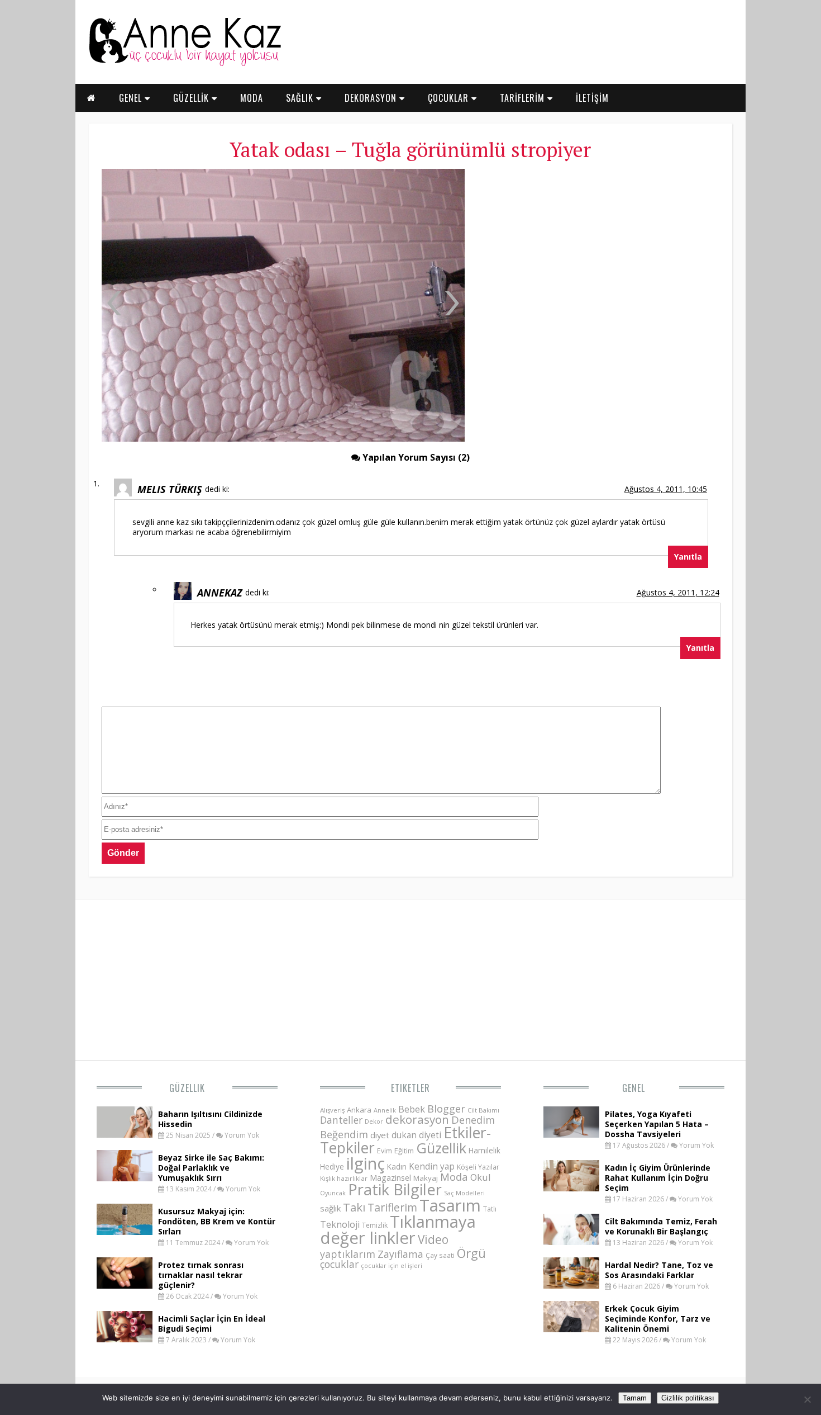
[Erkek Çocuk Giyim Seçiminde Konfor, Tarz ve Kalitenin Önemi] (571, 1329)
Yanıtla (688, 556)
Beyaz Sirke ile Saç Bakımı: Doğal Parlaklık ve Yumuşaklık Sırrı (211, 1167)
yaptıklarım (347, 1254)
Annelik (385, 1110)
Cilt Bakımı (483, 1110)
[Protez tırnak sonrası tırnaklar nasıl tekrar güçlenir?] (124, 1285)
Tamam (635, 1398)
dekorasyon (417, 1119)
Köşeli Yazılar (478, 1167)
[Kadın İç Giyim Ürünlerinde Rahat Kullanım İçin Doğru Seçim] (571, 1188)
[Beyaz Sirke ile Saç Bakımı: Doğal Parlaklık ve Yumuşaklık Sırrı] (124, 1178)
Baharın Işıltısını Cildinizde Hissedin (210, 1119)
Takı (354, 1207)
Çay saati (440, 1255)
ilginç (365, 1163)
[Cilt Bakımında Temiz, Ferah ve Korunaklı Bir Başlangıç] (571, 1242)
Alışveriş (332, 1110)
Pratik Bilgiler (395, 1189)
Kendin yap (432, 1166)
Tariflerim (392, 1207)
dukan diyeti (416, 1135)
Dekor (374, 1121)
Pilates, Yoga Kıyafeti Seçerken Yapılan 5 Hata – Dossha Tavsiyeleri (657, 1124)
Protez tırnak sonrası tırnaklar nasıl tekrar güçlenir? (201, 1275)
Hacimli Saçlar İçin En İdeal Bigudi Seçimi (211, 1323)
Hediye (332, 1166)
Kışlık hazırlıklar (343, 1178)
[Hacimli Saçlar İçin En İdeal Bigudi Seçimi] (124, 1339)
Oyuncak (333, 1193)
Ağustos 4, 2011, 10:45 (665, 489)
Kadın (397, 1166)
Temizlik (375, 1225)
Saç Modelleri (464, 1193)
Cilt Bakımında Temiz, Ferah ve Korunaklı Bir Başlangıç (661, 1226)
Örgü (471, 1252)
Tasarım (450, 1205)
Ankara (359, 1110)
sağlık (330, 1208)
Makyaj (425, 1178)
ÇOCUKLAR (449, 98)
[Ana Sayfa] (184, 64)
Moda (454, 1177)
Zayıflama (400, 1254)
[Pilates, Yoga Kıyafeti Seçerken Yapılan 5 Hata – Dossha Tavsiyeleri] (571, 1134)
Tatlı (490, 1208)
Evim (384, 1151)
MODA (251, 98)
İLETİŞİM (592, 98)
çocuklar (339, 1264)
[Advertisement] (597, 251)
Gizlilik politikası (687, 1398)
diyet (379, 1134)
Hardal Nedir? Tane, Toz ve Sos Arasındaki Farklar (659, 1270)
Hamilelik (484, 1150)
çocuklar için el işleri (391, 1265)
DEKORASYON (372, 98)
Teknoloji (340, 1224)
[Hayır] (807, 1399)
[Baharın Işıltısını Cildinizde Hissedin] (124, 1134)
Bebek (411, 1108)
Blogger (446, 1108)
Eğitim (404, 1151)
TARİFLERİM (523, 98)
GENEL (132, 98)
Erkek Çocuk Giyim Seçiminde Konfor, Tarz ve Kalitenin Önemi (657, 1318)
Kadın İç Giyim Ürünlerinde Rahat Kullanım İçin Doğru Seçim (657, 1177)
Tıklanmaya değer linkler (398, 1229)
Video (433, 1239)
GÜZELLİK (192, 98)
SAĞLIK (301, 98)
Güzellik (187, 1088)
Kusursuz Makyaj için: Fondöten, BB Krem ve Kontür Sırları (216, 1221)
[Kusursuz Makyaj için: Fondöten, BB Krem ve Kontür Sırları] (124, 1231)
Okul (480, 1177)
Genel (633, 1088)
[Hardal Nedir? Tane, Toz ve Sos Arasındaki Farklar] (571, 1285)
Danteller (341, 1120)
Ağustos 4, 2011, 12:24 (678, 592)
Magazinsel (390, 1177)
